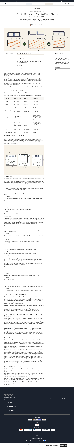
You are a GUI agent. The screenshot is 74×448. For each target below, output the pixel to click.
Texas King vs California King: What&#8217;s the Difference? (62, 63)
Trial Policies (35, 405)
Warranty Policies (36, 407)
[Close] (72, 445)
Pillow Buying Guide (62, 396)
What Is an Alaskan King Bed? (62, 56)
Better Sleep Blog (62, 398)
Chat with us (12, 402)
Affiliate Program (49, 398)
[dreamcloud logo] (9, 4)
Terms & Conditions (38, 440)
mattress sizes (34, 368)
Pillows (21, 403)
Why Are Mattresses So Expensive (60, 66)
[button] (63, 1)
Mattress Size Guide (62, 394)
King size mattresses (8, 72)
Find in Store (56, 1)
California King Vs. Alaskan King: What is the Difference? (62, 59)
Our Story (47, 394)
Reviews (34, 394)
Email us (12, 410)
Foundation (22, 396)
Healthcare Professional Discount (24, 408)
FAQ (34, 398)
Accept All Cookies (63, 445)
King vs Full (57, 69)
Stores (47, 396)
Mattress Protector (23, 400)
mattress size (10, 328)
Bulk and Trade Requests (50, 403)
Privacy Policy (19, 440)
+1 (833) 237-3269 (12, 406)
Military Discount (23, 405)
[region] (37, 445)
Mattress (21, 394)
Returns (34, 400)
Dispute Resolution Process (28, 440)
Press (47, 400)
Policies (34, 403)
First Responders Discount (25, 410)
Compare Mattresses (36, 396)
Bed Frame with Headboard (25, 398)
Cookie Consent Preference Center (51, 440)
